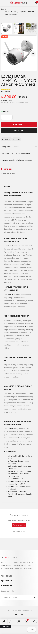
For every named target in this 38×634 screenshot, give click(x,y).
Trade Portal (5, 626)
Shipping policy (6, 100)
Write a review (19, 525)
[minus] (2, 117)
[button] (36, 3)
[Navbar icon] (2, 3)
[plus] (10, 117)
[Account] (16, 614)
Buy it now (19, 131)
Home (3, 9)
